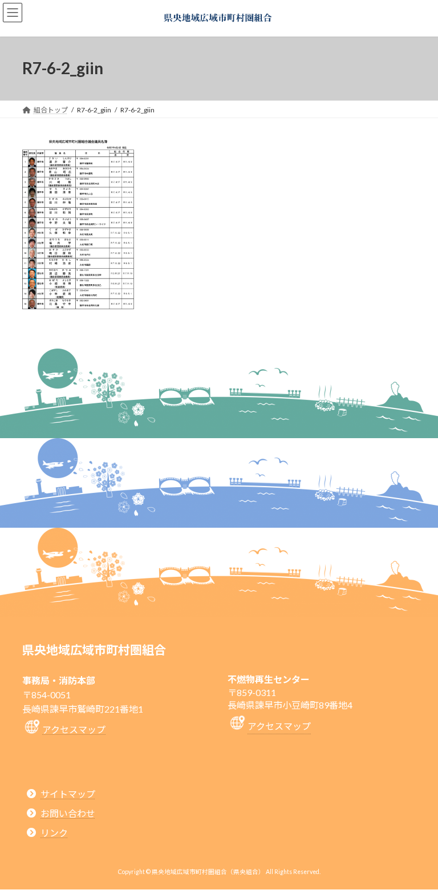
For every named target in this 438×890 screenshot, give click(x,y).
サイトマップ (67, 793)
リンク (54, 833)
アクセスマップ (74, 729)
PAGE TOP (417, 851)
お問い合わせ (67, 813)
